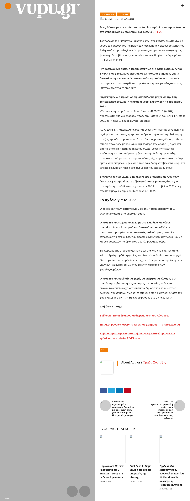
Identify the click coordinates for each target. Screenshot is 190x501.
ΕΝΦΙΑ (104, 350)
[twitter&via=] (20, 498)
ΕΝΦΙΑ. (157, 31)
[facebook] (14, 498)
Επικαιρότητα (108, 14)
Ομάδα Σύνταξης (112, 19)
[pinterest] (31, 498)
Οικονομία (123, 14)
